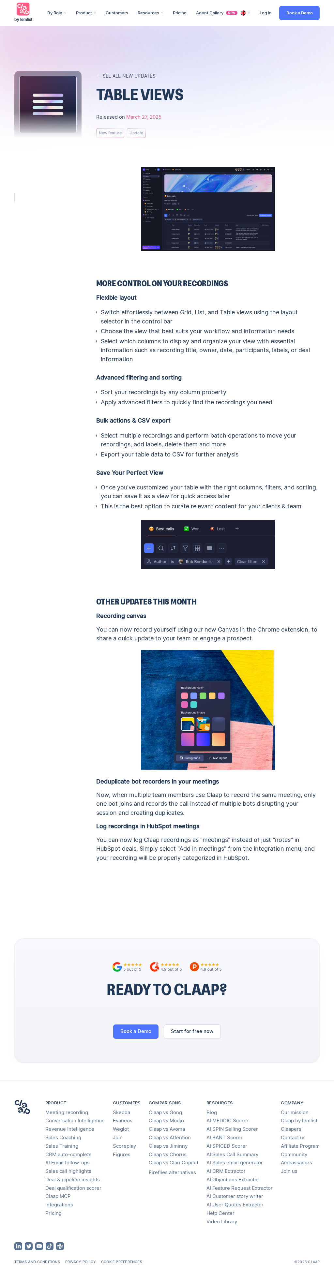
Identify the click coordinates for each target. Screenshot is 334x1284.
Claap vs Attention (170, 1138)
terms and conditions (37, 1262)
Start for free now (192, 1031)
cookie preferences (121, 1262)
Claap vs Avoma (167, 1129)
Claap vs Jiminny (168, 1146)
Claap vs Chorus (168, 1154)
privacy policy (80, 1262)
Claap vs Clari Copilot (173, 1163)
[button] (57, 13)
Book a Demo (299, 12)
